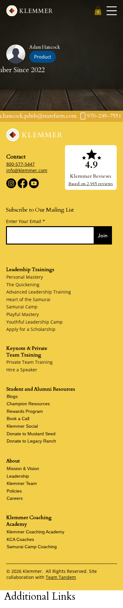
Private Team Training (29, 362)
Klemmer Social (22, 426)
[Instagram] (11, 183)
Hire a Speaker (21, 370)
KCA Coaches (20, 539)
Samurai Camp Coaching (32, 546)
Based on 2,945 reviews (90, 184)
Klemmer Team (22, 483)
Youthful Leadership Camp (34, 322)
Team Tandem (61, 577)
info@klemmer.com (26, 170)
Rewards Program (25, 411)
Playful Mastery (22, 314)
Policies (14, 490)
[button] (98, 10)
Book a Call (18, 418)
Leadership (18, 476)
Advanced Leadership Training (38, 292)
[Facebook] (22, 183)
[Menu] (112, 11)
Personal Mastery (24, 277)
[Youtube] (34, 183)
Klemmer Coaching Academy (35, 531)
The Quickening (22, 285)
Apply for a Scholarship (31, 329)
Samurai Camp (22, 307)
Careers (15, 498)
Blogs (12, 396)
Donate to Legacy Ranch (31, 441)
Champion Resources (28, 403)
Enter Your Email (23, 221)
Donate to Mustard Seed (31, 433)
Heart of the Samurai (28, 299)
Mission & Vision (23, 468)
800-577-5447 (20, 164)
